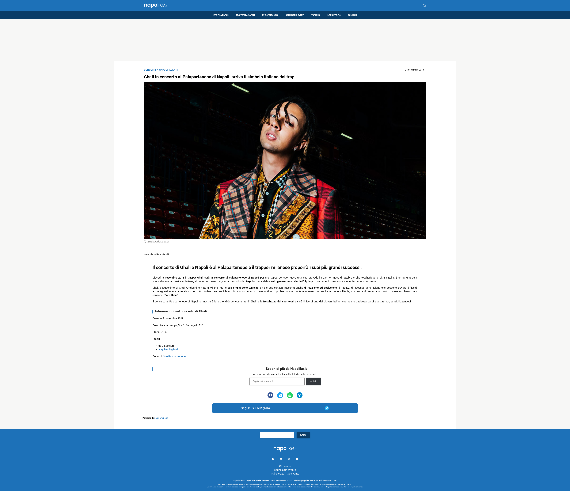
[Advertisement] (285, 40)
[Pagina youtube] (297, 459)
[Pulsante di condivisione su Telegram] (300, 395)
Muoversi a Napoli (245, 15)
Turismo (315, 15)
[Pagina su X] (289, 459)
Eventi (173, 69)
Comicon (352, 15)
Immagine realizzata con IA (158, 241)
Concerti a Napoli (156, 69)
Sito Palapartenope (174, 356)
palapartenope (161, 418)
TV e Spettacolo (270, 15)
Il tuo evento (334, 15)
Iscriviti (313, 381)
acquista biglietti (168, 349)
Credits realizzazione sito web (324, 480)
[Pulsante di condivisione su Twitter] (280, 395)
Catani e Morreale (262, 480)
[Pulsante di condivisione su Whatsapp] (290, 395)
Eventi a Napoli (221, 15)
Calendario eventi (295, 15)
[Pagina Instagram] (281, 459)
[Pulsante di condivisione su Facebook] (270, 395)
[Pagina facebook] (273, 459)
